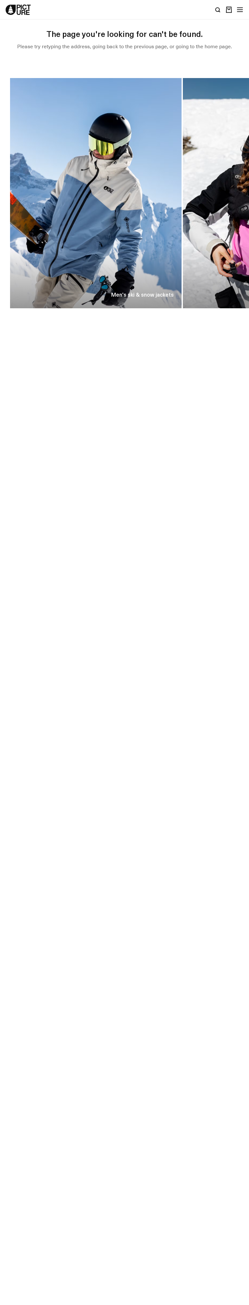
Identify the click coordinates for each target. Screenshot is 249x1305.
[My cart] (229, 10)
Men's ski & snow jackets (142, 294)
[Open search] (218, 10)
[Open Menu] (240, 10)
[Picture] (18, 10)
